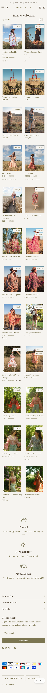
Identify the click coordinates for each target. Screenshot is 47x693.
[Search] (8, 7)
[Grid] (40, 19)
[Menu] (2, 7)
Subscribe (23, 640)
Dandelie (11, 684)
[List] (43, 19)
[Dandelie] (23, 7)
